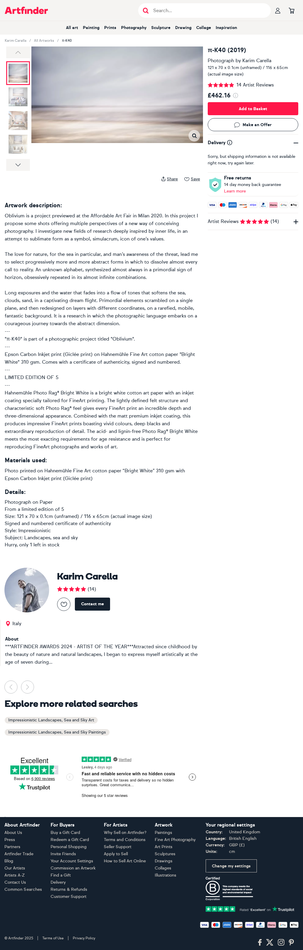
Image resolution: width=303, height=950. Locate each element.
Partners (12, 846)
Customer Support (68, 896)
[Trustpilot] (250, 908)
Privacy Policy (84, 938)
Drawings (164, 861)
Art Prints (164, 846)
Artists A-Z (14, 875)
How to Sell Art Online (125, 861)
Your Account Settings (72, 861)
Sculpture (160, 27)
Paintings (163, 832)
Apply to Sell (116, 853)
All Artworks (44, 40)
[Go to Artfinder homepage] (26, 10)
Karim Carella (15, 40)
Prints (110, 27)
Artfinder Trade (18, 853)
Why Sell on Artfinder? (125, 832)
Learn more (235, 191)
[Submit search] (145, 10)
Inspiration (226, 27)
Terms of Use (53, 938)
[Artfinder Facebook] (260, 942)
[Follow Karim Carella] (63, 604)
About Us (13, 832)
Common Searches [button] (23, 889)
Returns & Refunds (69, 889)
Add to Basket (253, 108)
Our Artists (14, 868)
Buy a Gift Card (65, 832)
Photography (133, 27)
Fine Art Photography (175, 839)
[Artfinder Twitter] (269, 942)
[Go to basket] (291, 10)
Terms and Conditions (125, 839)
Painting (91, 27)
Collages (163, 868)
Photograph (221, 60)
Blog (8, 861)
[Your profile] (277, 10)
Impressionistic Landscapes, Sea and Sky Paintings (57, 732)
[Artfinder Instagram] (281, 942)
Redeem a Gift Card (70, 839)
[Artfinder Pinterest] (291, 942)
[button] (18, 52)
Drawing (183, 27)
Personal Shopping (69, 846)
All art (72, 27)
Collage (203, 27)
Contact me (92, 603)
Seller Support (117, 846)
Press (9, 839)
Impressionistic (34, 530)
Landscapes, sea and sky (51, 537)
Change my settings (231, 866)
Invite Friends (63, 853)
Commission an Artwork (73, 868)
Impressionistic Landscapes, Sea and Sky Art (51, 720)
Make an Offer (257, 124)
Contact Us (15, 882)
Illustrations (165, 875)
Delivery (58, 882)
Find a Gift (61, 875)
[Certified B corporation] (229, 888)
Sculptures (165, 853)
